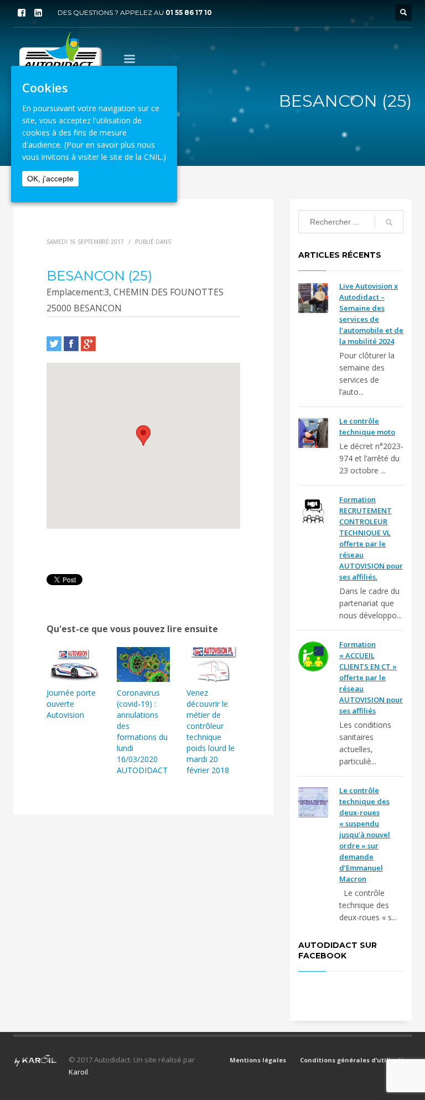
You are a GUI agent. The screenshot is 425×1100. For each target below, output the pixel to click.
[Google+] (88, 343)
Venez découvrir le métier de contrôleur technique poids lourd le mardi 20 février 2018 (210, 731)
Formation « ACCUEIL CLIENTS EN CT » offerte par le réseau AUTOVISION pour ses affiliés (371, 677)
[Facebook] (21, 12)
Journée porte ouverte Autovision (71, 703)
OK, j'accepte (50, 178)
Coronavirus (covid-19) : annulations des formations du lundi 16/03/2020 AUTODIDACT (142, 731)
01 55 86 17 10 (188, 12)
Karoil (78, 1072)
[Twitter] (53, 343)
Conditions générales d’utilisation (356, 1060)
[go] (389, 222)
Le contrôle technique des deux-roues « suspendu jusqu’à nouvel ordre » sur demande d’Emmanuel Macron (364, 834)
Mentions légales (258, 1060)
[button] (143, 435)
